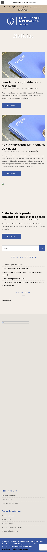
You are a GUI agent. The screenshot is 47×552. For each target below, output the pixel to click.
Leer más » (11, 105)
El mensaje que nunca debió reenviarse (15, 268)
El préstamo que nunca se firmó (12, 265)
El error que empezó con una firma (13, 279)
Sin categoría (32, 88)
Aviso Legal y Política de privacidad (15, 549)
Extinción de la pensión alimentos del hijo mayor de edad (23, 214)
